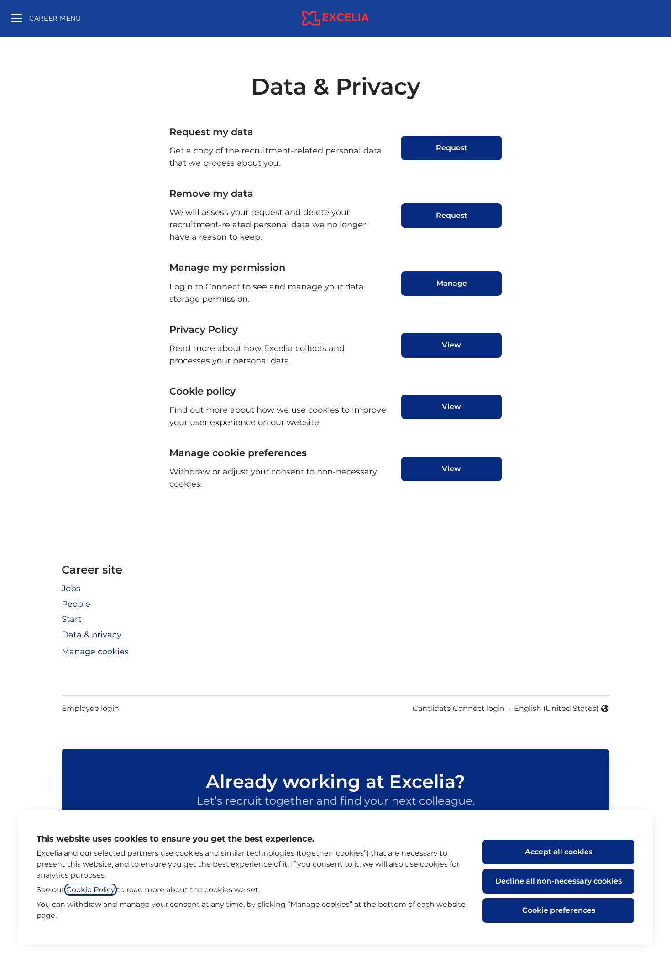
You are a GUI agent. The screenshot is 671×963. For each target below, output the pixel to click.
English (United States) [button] (556, 709)
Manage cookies (95, 652)
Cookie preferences (558, 910)
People (76, 604)
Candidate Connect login (459, 708)
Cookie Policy (90, 889)
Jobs (71, 589)
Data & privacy (91, 635)
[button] (451, 469)
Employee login (90, 708)
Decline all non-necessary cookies (558, 881)
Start (71, 619)
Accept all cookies (558, 851)
